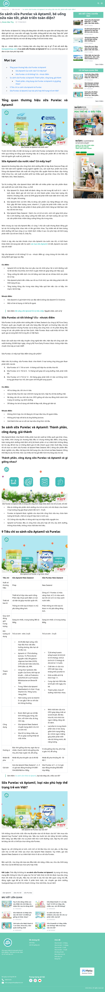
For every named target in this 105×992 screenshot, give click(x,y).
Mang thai (57, 959)
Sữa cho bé (16, 9)
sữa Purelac (28, 893)
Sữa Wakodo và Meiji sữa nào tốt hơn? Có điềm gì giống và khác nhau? (22, 915)
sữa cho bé (17, 893)
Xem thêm (99, 64)
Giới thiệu (32, 943)
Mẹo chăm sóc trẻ (60, 954)
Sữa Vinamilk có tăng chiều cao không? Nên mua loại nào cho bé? (57, 925)
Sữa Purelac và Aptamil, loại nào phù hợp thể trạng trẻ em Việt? (34, 91)
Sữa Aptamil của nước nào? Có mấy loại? (31, 71)
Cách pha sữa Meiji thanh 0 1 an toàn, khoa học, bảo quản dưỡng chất (23, 925)
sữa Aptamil (7, 893)
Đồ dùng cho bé (59, 952)
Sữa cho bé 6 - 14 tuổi (61, 950)
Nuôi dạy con (58, 956)
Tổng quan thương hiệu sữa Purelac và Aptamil (28, 67)
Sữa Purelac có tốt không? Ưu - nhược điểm (32, 74)
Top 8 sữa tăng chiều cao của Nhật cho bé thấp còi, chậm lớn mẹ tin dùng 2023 (23, 904)
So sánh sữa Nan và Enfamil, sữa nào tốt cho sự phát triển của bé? (57, 915)
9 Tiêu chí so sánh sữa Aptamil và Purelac (26, 87)
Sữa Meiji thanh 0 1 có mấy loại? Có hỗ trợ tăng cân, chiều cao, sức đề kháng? (57, 904)
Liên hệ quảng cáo (34, 945)
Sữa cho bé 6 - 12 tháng (61, 945)
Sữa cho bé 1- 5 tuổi (60, 947)
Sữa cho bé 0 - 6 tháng (61, 943)
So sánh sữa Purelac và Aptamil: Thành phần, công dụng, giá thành (35, 78)
